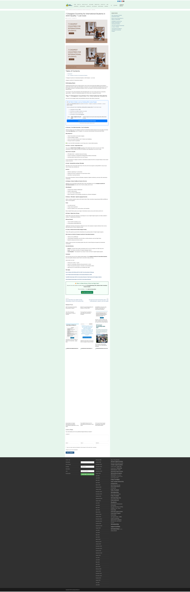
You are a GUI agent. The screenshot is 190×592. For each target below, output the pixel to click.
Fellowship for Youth (115, 469)
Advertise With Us (122, 5)
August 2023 (98, 527)
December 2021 (99, 573)
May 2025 (98, 480)
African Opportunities (117, 461)
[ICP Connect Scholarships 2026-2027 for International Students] (101, 333)
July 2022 (98, 557)
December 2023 (99, 518)
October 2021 (98, 577)
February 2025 (98, 487)
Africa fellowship (116, 459)
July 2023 (98, 530)
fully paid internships (115, 506)
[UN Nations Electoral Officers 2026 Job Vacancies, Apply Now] (72, 331)
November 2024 (99, 493)
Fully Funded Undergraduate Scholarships (116, 504)
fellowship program (116, 473)
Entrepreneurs (113, 468)
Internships (68, 468)
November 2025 (99, 466)
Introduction (70, 73)
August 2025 (98, 473)
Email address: (83, 469)
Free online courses (119, 476)
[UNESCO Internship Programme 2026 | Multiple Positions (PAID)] (87, 332)
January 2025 (98, 489)
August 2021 (98, 580)
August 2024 (98, 500)
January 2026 (98, 462)
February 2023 (98, 541)
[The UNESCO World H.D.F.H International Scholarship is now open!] (87, 385)
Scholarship (112, 522)
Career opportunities (117, 464)
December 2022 (99, 546)
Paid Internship (113, 521)
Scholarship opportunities (115, 525)
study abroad (114, 530)
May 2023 (98, 534)
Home (67, 9)
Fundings (67, 466)
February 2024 (98, 514)
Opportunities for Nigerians (116, 519)
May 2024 (98, 507)
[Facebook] (119, 1)
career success (113, 466)
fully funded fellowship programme (117, 482)
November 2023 (99, 521)
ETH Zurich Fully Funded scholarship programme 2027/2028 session (100, 424)
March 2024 (98, 512)
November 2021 (99, 575)
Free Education (113, 476)
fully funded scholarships (116, 494)
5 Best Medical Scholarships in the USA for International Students (78, 279)
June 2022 (98, 559)
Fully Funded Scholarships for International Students (116, 499)
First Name (83, 460)
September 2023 (99, 525)
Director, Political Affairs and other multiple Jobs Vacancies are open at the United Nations (101, 320)
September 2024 (99, 498)
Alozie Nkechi (68, 18)
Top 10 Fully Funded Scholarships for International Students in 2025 (79, 274)
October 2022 (98, 550)
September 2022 (99, 552)
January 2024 (98, 516)
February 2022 (98, 568)
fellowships (113, 475)
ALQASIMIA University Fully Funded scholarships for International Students (100, 308)
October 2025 (98, 468)
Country (82, 464)
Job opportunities (115, 516)
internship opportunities (117, 511)
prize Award (119, 521)
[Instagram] (123, 1)
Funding (121, 506)
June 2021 (98, 584)
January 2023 (98, 543)
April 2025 (98, 482)
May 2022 (98, 562)
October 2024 (98, 496)
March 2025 (98, 484)
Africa (112, 459)
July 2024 (98, 502)
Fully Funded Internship (115, 485)
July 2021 (97, 582)
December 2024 (99, 491)
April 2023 (98, 537)
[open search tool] (111, 5)
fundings (113, 508)
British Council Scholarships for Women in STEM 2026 (86, 308)
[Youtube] (122, 1)
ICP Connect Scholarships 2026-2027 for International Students (101, 345)
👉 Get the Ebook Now (87, 292)
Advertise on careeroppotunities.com (73, 1)
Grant (116, 508)
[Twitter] (120, 1)
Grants (119, 508)
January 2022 (98, 571)
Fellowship (119, 468)
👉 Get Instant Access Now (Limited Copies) (87, 120)
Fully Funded (115, 479)
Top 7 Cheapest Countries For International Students (78, 75)
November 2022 (99, 548)
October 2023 (98, 523)
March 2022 (98, 566)
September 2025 (99, 471)
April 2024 (98, 509)
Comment (68, 434)
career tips (119, 466)
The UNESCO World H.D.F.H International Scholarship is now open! (86, 424)
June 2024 (98, 505)
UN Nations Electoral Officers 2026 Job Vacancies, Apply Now (72, 340)
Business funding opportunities (117, 463)
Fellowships (68, 462)
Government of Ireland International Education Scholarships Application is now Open (72, 425)
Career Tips (74, 18)
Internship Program (116, 513)
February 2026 (98, 459)
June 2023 (98, 532)
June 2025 (98, 477)
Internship (113, 509)
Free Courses (68, 464)
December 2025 (99, 464)
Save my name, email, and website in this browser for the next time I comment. (81, 447)
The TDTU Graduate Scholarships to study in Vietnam (71, 313)
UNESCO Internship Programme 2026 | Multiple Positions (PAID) (86, 341)
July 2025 (98, 475)
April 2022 (98, 564)
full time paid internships (115, 477)
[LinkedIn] (117, 1)
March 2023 (98, 539)
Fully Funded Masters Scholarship (115, 487)
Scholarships (68, 473)
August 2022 (98, 555)
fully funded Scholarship (115, 491)
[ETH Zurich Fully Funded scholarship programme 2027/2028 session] (101, 385)
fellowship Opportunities (117, 471)
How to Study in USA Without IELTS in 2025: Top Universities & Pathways (80, 272)
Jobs (67, 471)
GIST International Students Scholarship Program (71, 308)
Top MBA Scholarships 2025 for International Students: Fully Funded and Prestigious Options (84, 277)
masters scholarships (115, 518)
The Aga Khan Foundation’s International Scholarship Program (85, 313)
